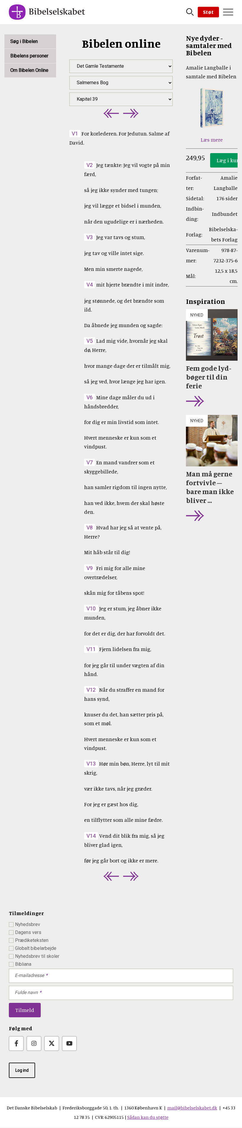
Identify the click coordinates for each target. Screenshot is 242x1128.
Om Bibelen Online (29, 70)
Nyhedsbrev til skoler (37, 956)
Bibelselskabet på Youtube (69, 1043)
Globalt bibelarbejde (35, 948)
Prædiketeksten (31, 940)
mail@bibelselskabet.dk (192, 1108)
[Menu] (228, 12)
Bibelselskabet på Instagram (34, 1043)
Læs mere (212, 139)
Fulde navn (26, 992)
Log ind (22, 1070)
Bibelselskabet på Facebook (16, 1043)
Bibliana (23, 964)
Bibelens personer (29, 56)
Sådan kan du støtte (148, 1117)
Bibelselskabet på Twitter (51, 1043)
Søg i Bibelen (24, 41)
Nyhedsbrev (27, 924)
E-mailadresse (29, 975)
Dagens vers (28, 932)
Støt (208, 12)
